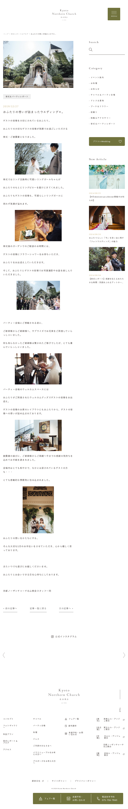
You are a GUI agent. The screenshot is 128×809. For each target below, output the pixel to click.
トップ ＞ (7, 34)
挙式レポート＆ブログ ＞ (20, 34)
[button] (4, 655)
